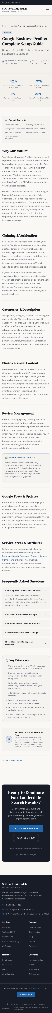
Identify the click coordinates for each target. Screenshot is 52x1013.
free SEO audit (34, 988)
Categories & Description (15, 129)
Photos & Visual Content (35, 129)
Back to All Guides (14, 760)
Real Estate (7, 964)
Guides (14, 26)
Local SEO (7, 927)
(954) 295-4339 (13, 2)
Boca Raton (34, 969)
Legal (4, 969)
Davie (34, 556)
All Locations (34, 974)
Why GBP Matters (12, 125)
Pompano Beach (10, 556)
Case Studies (35, 927)
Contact (32, 946)
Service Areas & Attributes (11, 137)
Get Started (26, 994)
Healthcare (7, 960)
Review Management (13, 132)
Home (5, 26)
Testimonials (34, 932)
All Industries (8, 974)
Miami (31, 964)
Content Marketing (10, 941)
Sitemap (5, 1008)
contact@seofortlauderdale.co (20, 909)
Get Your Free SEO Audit (26, 828)
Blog (31, 937)
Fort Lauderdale (36, 960)
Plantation (25, 556)
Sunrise (6, 559)
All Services (7, 946)
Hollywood (43, 556)
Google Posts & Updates (36, 132)
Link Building (7, 937)
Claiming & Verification (35, 125)
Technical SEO (8, 932)
